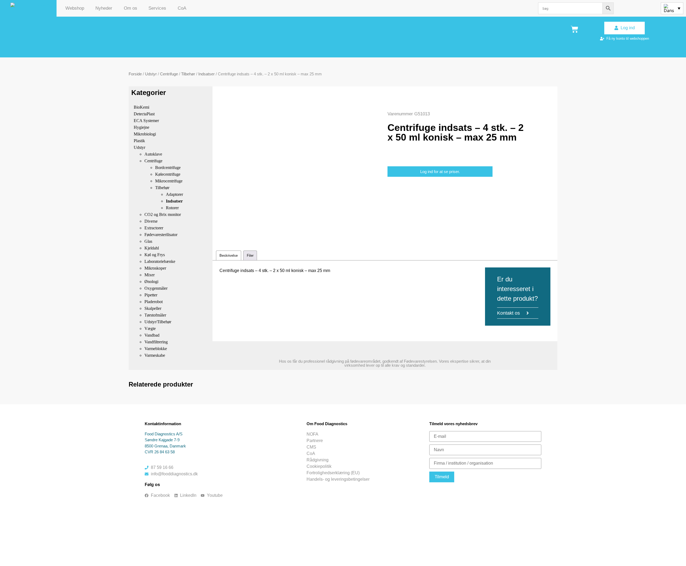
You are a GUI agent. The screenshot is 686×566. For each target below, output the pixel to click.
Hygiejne (141, 127)
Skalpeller (152, 308)
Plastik (139, 140)
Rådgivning (318, 460)
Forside (135, 74)
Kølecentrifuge (167, 174)
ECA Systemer (146, 120)
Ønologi (151, 281)
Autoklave (153, 154)
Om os (130, 8)
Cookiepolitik (319, 466)
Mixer (149, 275)
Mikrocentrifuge (168, 181)
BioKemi (141, 107)
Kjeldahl (151, 248)
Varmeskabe (154, 355)
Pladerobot (153, 301)
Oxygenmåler (155, 288)
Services (157, 8)
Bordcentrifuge (168, 167)
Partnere (315, 440)
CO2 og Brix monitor (162, 214)
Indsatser (206, 74)
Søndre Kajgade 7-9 (162, 440)
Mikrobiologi (145, 134)
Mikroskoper (155, 268)
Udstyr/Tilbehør (157, 321)
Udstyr (151, 74)
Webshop (74, 8)
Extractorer (153, 228)
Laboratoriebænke (159, 261)
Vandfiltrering (156, 342)
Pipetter (150, 295)
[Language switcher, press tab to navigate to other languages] (672, 8)
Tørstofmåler (155, 315)
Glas (148, 241)
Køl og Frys (154, 254)
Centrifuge (169, 74)
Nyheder (103, 8)
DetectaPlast (144, 114)
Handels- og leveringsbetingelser (338, 479)
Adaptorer (174, 194)
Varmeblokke (155, 348)
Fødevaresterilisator (160, 234)
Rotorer (172, 207)
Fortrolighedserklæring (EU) (333, 473)
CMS (311, 447)
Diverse (151, 221)
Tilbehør (188, 74)
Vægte (150, 328)
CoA (182, 8)
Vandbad (151, 335)
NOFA (312, 434)
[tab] (228, 255)
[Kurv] (574, 29)
